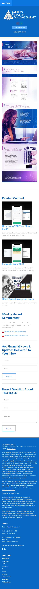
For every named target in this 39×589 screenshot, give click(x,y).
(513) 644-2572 (20, 32)
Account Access (19, 27)
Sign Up (9, 376)
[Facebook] (2, 549)
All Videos (5, 579)
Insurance (5, 566)
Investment (5, 561)
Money (4, 571)
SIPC (9, 515)
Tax (3, 569)
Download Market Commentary (15, 331)
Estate (4, 563)
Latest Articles (6, 577)
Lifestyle (4, 574)
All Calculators (6, 582)
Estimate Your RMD (13, 264)
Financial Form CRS (10, 444)
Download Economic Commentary (16, 335)
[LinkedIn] (5, 549)
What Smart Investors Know (18, 299)
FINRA (4, 515)
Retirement (5, 558)
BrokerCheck (11, 449)
